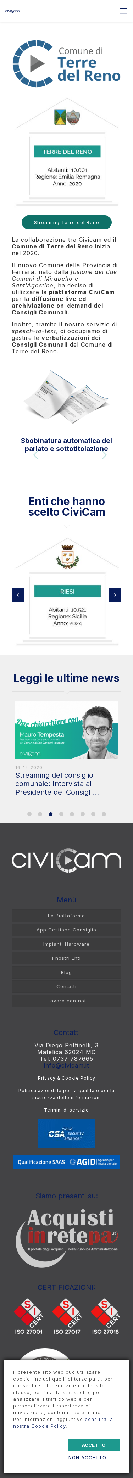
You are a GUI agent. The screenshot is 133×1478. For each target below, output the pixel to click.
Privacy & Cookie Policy (66, 1078)
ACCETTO (94, 1445)
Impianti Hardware (66, 944)
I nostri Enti (66, 958)
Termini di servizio (66, 1110)
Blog (66, 972)
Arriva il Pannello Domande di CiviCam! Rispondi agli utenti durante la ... (64, 783)
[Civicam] (12, 10)
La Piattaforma (66, 915)
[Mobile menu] (123, 11)
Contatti (66, 986)
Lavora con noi (67, 1000)
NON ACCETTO (87, 1457)
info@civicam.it (66, 1065)
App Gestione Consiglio (66, 930)
